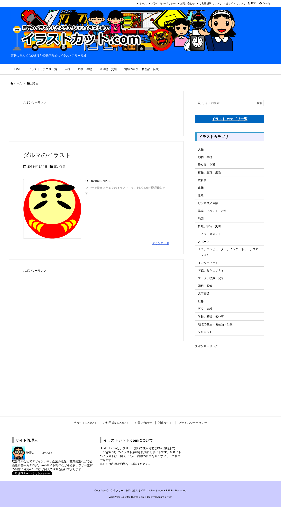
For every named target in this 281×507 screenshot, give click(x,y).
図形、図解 (205, 285)
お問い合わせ (187, 3)
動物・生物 (205, 157)
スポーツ (203, 241)
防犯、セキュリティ (211, 270)
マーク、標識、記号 (211, 278)
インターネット (208, 262)
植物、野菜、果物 (209, 172)
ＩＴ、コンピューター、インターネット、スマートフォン (229, 252)
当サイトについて (235, 3)
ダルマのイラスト (47, 155)
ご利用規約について (210, 3)
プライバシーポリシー (163, 3)
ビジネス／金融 (208, 203)
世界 (201, 301)
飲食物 (202, 180)
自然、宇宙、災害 (209, 226)
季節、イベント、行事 (212, 211)
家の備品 (59, 166)
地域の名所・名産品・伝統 (215, 324)
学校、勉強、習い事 (211, 316)
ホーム (143, 3)
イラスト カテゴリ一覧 (229, 119)
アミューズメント (209, 234)
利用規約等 (118, 463)
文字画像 (203, 293)
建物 (201, 187)
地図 (201, 218)
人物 (201, 149)
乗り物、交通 (206, 164)
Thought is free (163, 496)
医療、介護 (205, 308)
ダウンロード (160, 243)
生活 (201, 195)
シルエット (205, 331)
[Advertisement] (96, 115)
